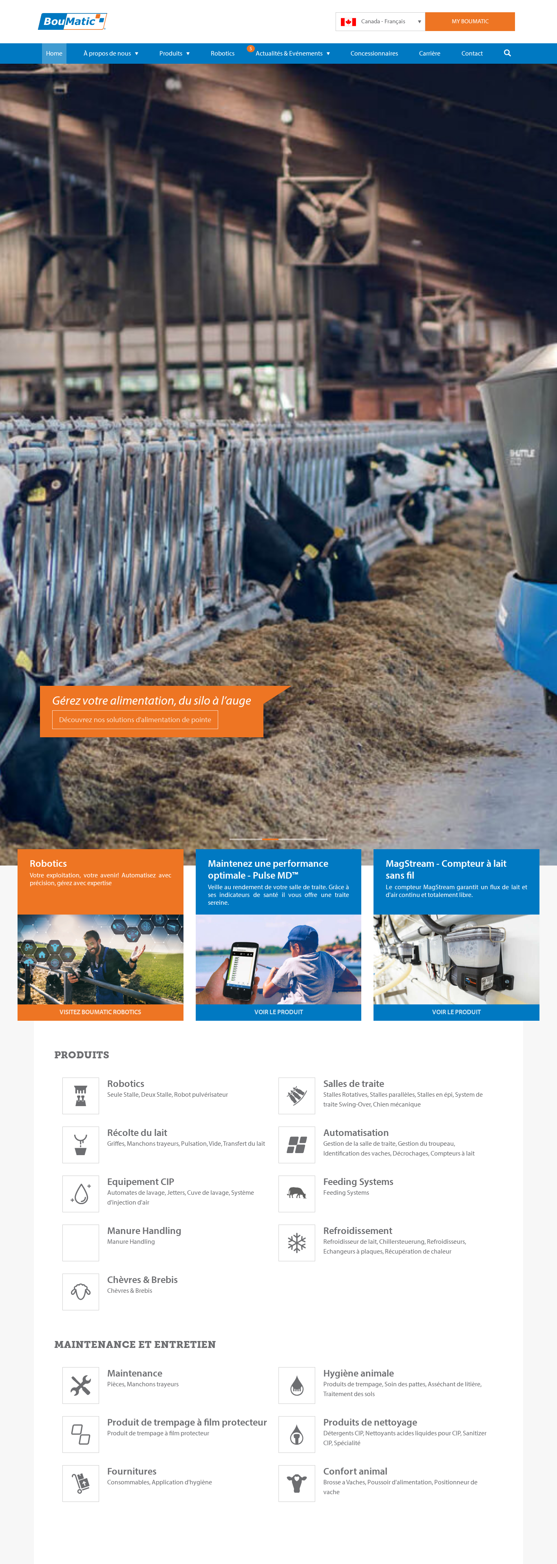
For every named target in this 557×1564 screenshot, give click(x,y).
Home (54, 53)
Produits (170, 53)
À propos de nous (107, 53)
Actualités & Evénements (289, 53)
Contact (472, 53)
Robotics (222, 53)
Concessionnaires (374, 53)
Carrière (429, 53)
